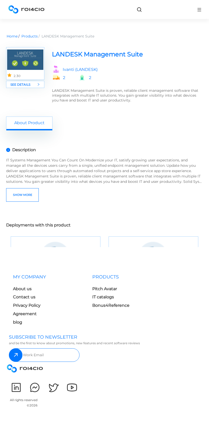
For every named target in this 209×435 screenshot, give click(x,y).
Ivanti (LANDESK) (80, 70)
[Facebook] (35, 387)
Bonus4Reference (110, 305)
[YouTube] (72, 387)
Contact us (24, 297)
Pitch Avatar (104, 288)
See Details (20, 84)
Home (12, 36)
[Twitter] (53, 387)
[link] (139, 9)
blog (17, 322)
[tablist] (104, 123)
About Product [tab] (29, 122)
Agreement (25, 313)
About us (22, 288)
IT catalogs (103, 297)
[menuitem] (48, 301)
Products (29, 36)
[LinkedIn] (16, 387)
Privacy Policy (27, 305)
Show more (22, 195)
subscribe (15, 355)
